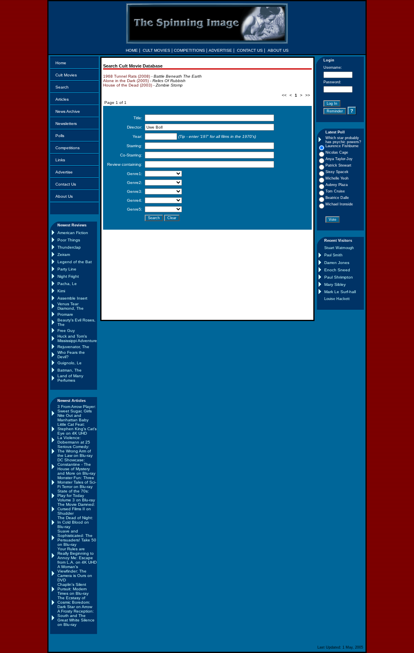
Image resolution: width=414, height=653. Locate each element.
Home (60, 63)
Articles (62, 99)
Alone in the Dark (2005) (126, 80)
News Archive (67, 111)
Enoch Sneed (337, 270)
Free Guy (66, 330)
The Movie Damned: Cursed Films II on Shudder (76, 509)
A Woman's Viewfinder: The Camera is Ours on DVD (74, 573)
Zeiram (63, 254)
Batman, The (69, 370)
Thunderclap (69, 247)
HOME (132, 50)
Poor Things (68, 240)
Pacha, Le (67, 283)
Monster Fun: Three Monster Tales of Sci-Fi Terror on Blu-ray (76, 482)
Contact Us (65, 184)
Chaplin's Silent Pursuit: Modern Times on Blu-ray (73, 589)
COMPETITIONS (189, 50)
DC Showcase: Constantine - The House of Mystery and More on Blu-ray (76, 466)
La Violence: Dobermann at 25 (73, 439)
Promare (65, 314)
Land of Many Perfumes (70, 378)
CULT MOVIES (156, 50)
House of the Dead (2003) (127, 85)
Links (60, 160)
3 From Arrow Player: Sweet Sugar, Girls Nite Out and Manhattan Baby (76, 413)
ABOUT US (278, 50)
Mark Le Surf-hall (340, 292)
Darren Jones (336, 262)
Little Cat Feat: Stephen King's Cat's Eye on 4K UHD (77, 428)
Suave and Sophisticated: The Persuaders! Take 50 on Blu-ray (76, 538)
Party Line (66, 269)
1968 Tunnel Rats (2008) (126, 76)
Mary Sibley (335, 284)
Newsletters (66, 123)
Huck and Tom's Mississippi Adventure (77, 338)
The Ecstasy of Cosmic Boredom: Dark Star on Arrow (74, 602)
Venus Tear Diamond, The (70, 306)
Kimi (61, 291)
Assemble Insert (72, 298)
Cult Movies (66, 75)
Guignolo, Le (69, 363)
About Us (64, 196)
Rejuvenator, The (73, 346)
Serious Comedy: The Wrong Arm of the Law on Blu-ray (75, 451)
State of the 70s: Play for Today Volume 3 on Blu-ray (76, 495)
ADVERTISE (220, 50)
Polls (59, 135)
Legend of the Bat (74, 262)
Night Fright (68, 276)
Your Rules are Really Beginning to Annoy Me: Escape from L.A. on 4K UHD (77, 555)
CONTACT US (250, 50)
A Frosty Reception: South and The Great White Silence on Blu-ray (76, 618)
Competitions (67, 148)
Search (62, 87)
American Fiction (72, 232)
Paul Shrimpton (338, 277)
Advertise (64, 172)
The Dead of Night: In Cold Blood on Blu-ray (75, 522)
